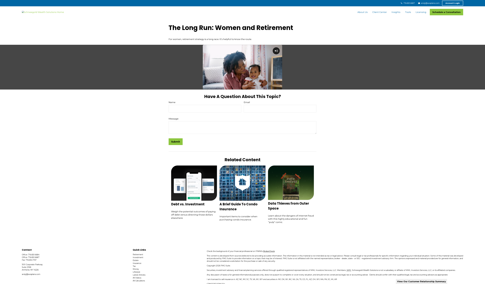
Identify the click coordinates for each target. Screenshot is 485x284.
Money (136, 269)
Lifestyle (136, 272)
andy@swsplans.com (430, 3)
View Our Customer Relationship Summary (421, 281)
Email (247, 102)
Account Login (452, 3)
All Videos (137, 278)
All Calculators (139, 281)
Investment (138, 257)
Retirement (138, 254)
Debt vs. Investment (187, 204)
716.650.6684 (33, 255)
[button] (362, 12)
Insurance (137, 263)
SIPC (348, 270)
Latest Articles (139, 275)
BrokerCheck (269, 251)
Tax (134, 266)
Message (173, 118)
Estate (136, 260)
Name (172, 102)
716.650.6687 (409, 3)
